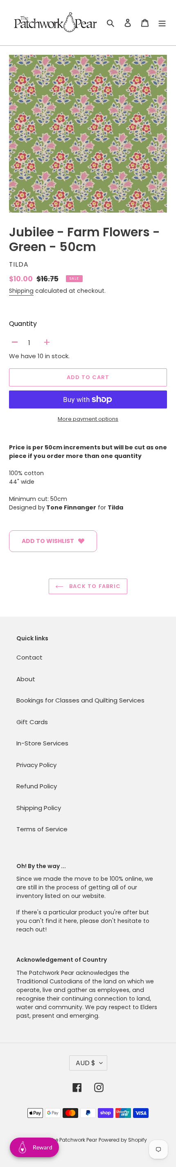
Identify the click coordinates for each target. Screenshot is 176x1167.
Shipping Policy (38, 807)
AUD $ (85, 1063)
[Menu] (162, 22)
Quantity (23, 323)
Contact (29, 657)
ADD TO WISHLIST (48, 541)
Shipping (21, 291)
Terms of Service (42, 829)
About (25, 679)
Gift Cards (32, 722)
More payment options (88, 419)
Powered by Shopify (123, 1139)
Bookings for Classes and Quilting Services (80, 700)
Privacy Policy (36, 765)
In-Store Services (42, 743)
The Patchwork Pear (73, 1139)
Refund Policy (36, 786)
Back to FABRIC (94, 586)
